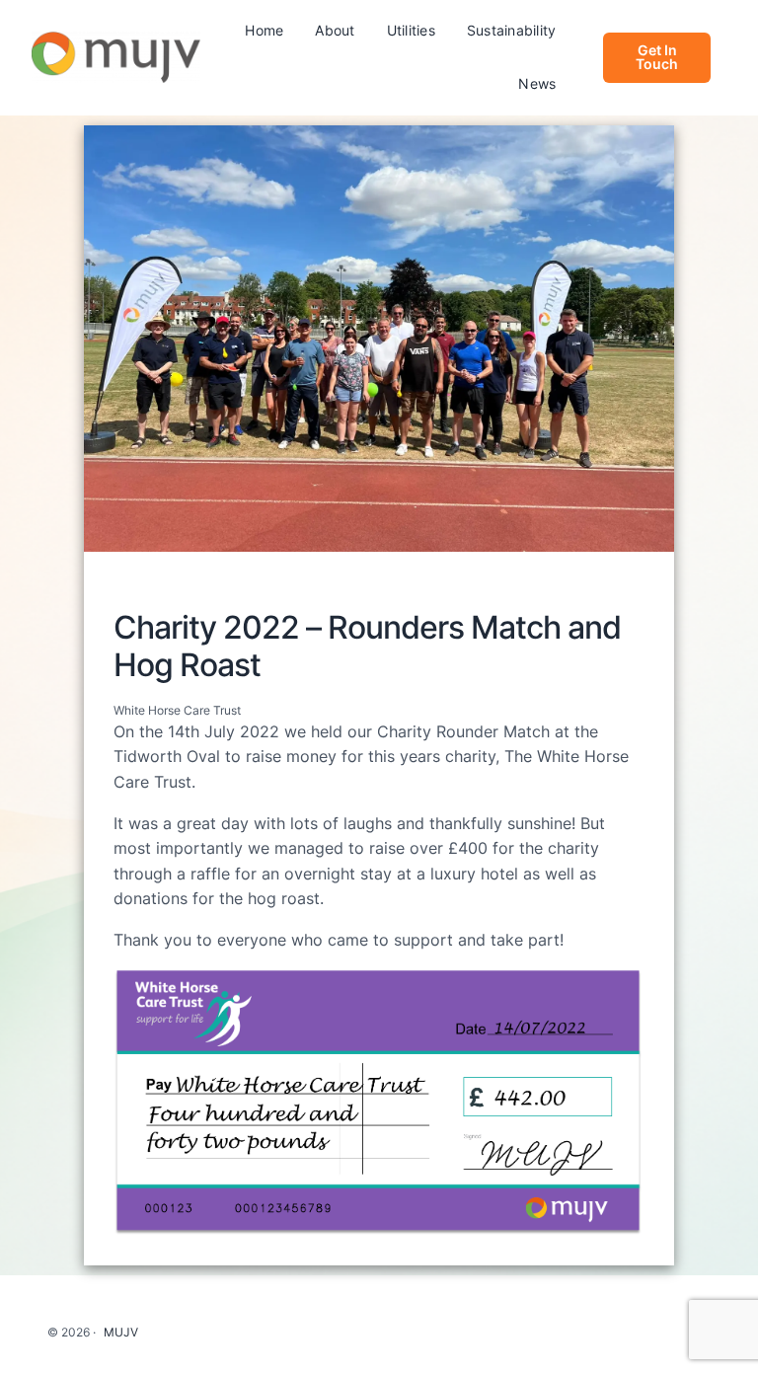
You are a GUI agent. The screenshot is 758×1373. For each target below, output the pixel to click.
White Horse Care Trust (177, 710)
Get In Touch (657, 56)
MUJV (121, 1332)
